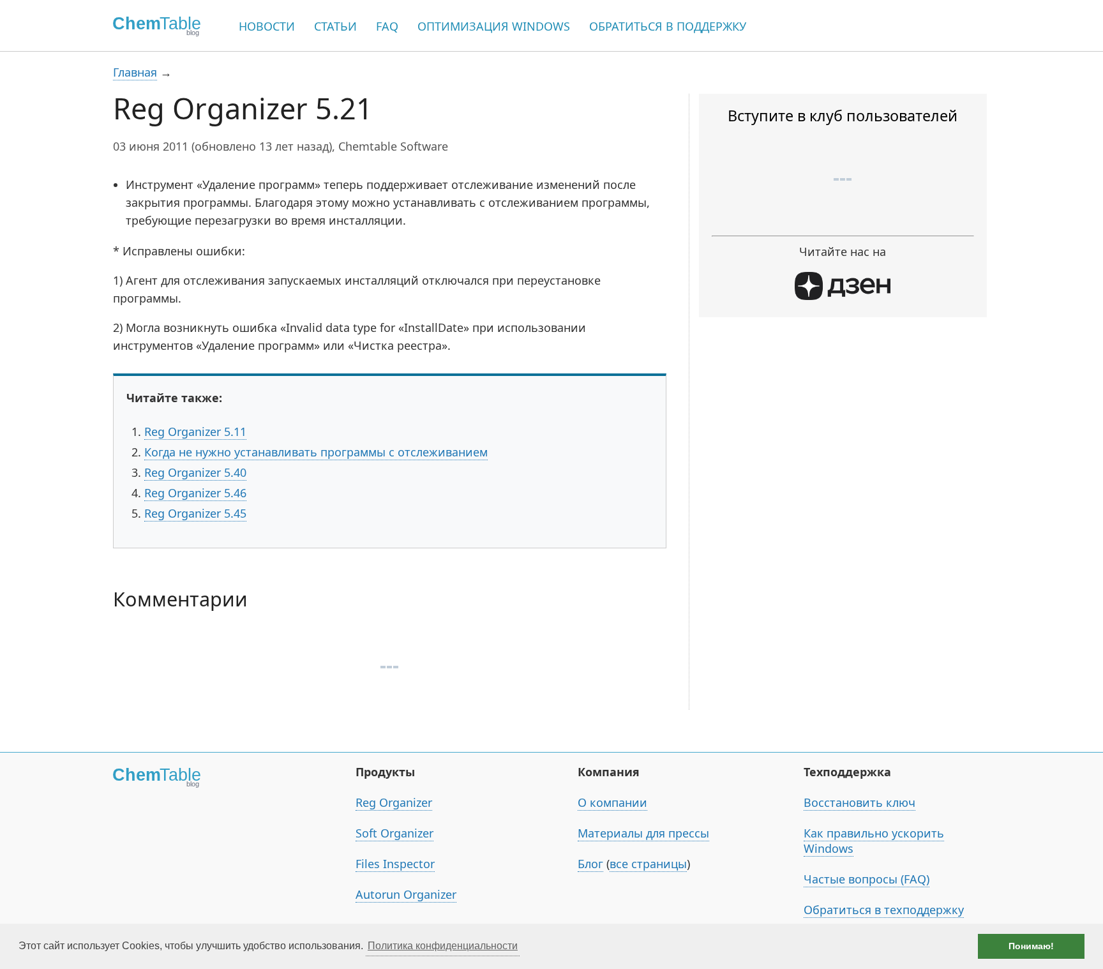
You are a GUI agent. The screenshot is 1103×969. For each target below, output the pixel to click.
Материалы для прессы (643, 833)
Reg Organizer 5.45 (195, 513)
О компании (612, 802)
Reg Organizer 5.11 (195, 431)
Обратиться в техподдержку (884, 909)
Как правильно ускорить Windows (874, 840)
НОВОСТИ (267, 26)
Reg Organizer (394, 802)
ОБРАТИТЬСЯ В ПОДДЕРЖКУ (667, 26)
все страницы (648, 863)
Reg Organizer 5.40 (195, 472)
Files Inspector (395, 863)
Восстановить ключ (859, 802)
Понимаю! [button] (1031, 946)
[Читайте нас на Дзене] (842, 295)
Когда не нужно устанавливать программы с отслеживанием (316, 452)
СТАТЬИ (335, 26)
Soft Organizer (394, 833)
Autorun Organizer (406, 894)
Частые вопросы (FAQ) (866, 879)
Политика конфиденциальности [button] (443, 945)
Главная (135, 72)
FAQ (387, 26)
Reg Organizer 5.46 (195, 492)
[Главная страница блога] (152, 25)
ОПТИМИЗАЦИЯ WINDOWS (493, 26)
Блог (590, 863)
